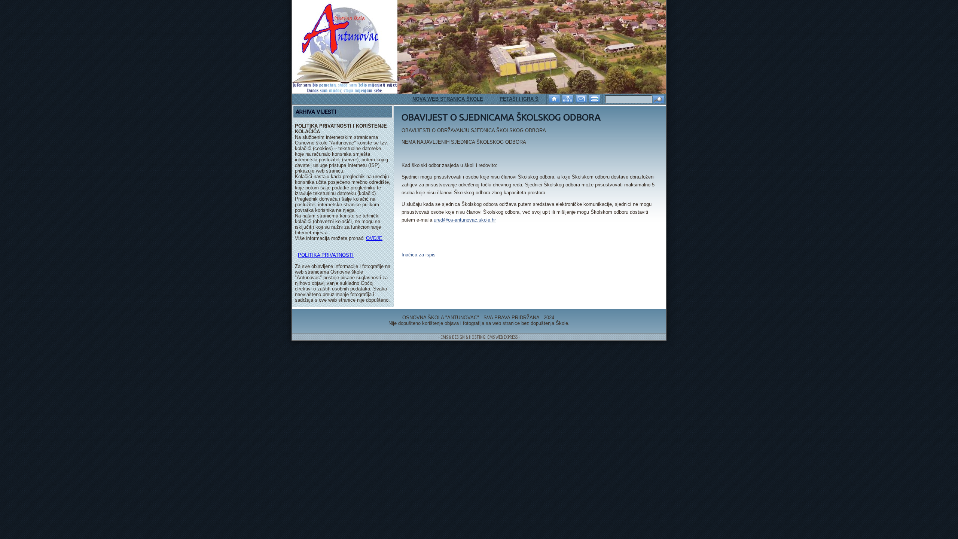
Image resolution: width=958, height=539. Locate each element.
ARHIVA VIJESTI (316, 112)
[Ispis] (595, 98)
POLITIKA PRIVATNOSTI (326, 255)
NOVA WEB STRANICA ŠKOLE (433, 99)
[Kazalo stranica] (568, 98)
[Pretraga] (659, 99)
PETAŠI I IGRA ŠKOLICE (514, 99)
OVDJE (374, 238)
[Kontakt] (582, 98)
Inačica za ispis (419, 255)
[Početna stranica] (555, 98)
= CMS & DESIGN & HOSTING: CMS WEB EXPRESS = (479, 337)
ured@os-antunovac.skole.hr (465, 220)
